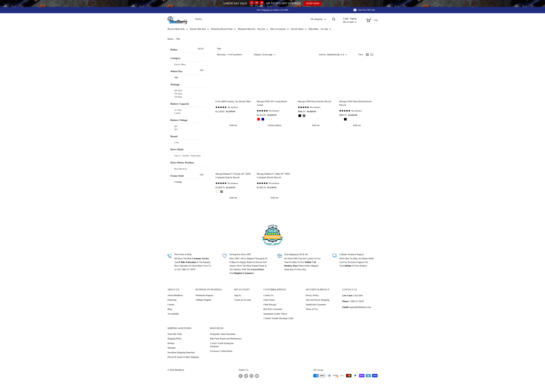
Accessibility (173, 314)
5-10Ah (177, 113)
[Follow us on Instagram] (251, 376)
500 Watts (178, 91)
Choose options (274, 125)
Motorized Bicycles (246, 29)
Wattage (175, 84)
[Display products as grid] (367, 54)
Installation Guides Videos (275, 314)
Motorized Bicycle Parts (222, 29)
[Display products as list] (372, 54)
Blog (169, 309)
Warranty (171, 348)
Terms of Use (312, 309)
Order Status (269, 300)
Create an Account (242, 300)
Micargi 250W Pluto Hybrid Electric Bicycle (355, 103)
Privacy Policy (312, 295)
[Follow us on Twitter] (246, 376)
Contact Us (268, 295)
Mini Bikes (314, 29)
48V (176, 126)
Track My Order (174, 334)
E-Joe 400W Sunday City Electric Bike (233, 101)
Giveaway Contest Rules (221, 351)
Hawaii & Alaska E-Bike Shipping (183, 357)
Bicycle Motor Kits (176, 29)
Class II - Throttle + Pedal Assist (187, 156)
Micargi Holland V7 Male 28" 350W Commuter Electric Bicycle (273, 176)
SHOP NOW (312, 3)
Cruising (178, 182)
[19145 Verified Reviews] (272, 246)
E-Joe (176, 142)
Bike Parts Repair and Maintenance (226, 338)
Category (175, 58)
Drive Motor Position (182, 162)
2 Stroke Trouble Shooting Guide (278, 318)
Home (170, 39)
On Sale (324, 29)
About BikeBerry (175, 295)
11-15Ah (177, 110)
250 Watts (178, 97)
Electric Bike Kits (198, 29)
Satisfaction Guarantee (316, 304)
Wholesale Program (204, 295)
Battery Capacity (179, 103)
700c (178, 39)
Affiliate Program (203, 300)
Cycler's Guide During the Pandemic (222, 345)
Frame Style (177, 175)
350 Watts (178, 94)
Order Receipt (269, 304)
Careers (170, 304)
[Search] (333, 19)
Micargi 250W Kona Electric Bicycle (314, 101)
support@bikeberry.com (360, 307)
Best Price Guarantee (272, 309)
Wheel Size (176, 71)
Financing (171, 300)
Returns (170, 343)
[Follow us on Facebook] (241, 376)
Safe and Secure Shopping (317, 300)
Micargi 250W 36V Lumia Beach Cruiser (272, 103)
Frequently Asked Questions (222, 334)
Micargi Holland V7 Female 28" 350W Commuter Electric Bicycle (233, 176)
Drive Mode (177, 149)
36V (176, 129)
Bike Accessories (278, 29)
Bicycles (261, 29)
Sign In (237, 295)
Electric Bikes (297, 29)
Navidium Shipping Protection (181, 352)
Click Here (358, 295)
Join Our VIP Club (366, 10)
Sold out (233, 125)
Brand (173, 136)
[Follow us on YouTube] (257, 376)
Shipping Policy (174, 338)
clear (201, 70)
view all (200, 49)
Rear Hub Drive (180, 169)
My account (348, 22)
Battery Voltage (178, 120)
